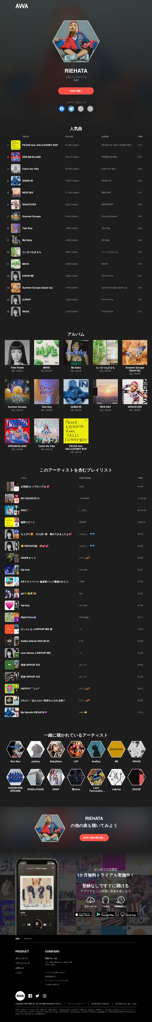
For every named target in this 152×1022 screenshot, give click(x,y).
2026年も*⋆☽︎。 (29, 557)
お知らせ (19, 967)
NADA (25, 311)
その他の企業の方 (52, 984)
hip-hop (25, 569)
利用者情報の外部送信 (100, 1003)
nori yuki (83, 569)
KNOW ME (28, 275)
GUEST (82, 522)
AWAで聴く (76, 91)
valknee (116, 789)
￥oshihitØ (84, 498)
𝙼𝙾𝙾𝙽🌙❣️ (84, 557)
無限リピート (28, 522)
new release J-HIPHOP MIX (36, 653)
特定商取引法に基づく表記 (126, 1003)
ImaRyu (96, 761)
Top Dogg (83, 617)
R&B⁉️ (25, 510)
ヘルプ (18, 972)
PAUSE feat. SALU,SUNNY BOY (40, 145)
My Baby (27, 240)
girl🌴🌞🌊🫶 (28, 593)
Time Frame (107, 275)
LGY (76, 761)
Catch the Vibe (30, 168)
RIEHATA (27, 938)
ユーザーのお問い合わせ (55, 972)
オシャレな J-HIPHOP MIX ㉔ (36, 629)
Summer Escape (31, 216)
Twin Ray (27, 228)
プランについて (22, 963)
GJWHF (26, 299)
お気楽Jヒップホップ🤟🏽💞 (35, 486)
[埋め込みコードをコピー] (90, 109)
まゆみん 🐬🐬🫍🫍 (87, 533)
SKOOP (136, 789)
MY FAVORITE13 (30, 498)
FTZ (81, 640)
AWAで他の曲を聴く (94, 837)
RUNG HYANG (35, 789)
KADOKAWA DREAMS (15, 789)
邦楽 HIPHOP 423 (30, 664)
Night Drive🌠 (28, 617)
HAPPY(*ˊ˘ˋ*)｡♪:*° (30, 688)
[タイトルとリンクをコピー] (81, 109)
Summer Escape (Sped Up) (37, 287)
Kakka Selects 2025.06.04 (35, 641)
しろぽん (83, 510)
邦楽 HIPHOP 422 (30, 676)
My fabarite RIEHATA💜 (34, 712)
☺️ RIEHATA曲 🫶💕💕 (35, 546)
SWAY (55, 789)
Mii (116, 761)
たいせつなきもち (31, 252)
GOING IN (27, 180)
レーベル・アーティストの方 (56, 980)
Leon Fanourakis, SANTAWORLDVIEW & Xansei (96, 792)
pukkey (35, 761)
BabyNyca (56, 761)
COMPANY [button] (52, 951)
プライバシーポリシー (76, 1003)
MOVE (25, 264)
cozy (81, 486)
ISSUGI (137, 761)
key (81, 593)
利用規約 (57, 1003)
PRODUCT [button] (22, 951)
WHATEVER (29, 204)
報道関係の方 (50, 976)
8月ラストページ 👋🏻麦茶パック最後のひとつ (44, 581)
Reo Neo (15, 761)
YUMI (81, 581)
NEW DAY (27, 192)
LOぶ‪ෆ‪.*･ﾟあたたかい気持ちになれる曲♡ (43, 700)
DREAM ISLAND (31, 157)
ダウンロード (21, 958)
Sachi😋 (83, 712)
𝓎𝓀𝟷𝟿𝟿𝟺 (83, 664)
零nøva (76, 789)
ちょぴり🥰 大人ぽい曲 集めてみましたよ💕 (46, 534)
